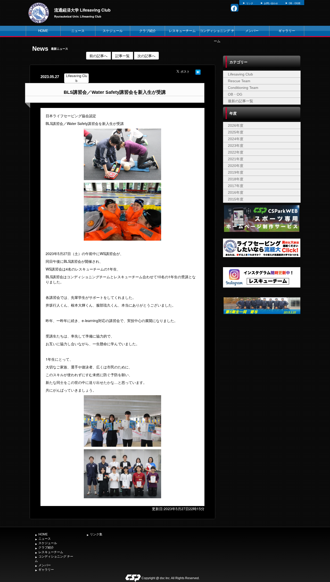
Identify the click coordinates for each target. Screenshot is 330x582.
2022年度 (235, 152)
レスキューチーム (182, 31)
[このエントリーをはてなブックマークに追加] (198, 71)
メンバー (252, 31)
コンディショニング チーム (217, 36)
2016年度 (235, 192)
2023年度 (235, 146)
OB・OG (235, 94)
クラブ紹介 (147, 31)
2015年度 (235, 199)
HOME (43, 31)
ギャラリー (286, 31)
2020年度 (235, 166)
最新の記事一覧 (240, 101)
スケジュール (113, 31)
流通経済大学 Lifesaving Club (82, 10)
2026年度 (235, 125)
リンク (249, 3)
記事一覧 (122, 55)
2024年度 (235, 139)
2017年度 (235, 186)
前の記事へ (98, 55)
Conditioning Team (243, 88)
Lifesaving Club (240, 74)
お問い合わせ (271, 3)
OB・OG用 (294, 3)
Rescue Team (239, 81)
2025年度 (235, 132)
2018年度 (235, 179)
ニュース (78, 31)
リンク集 (96, 534)
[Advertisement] (261, 360)
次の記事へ (146, 55)
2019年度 (235, 172)
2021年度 (235, 159)
